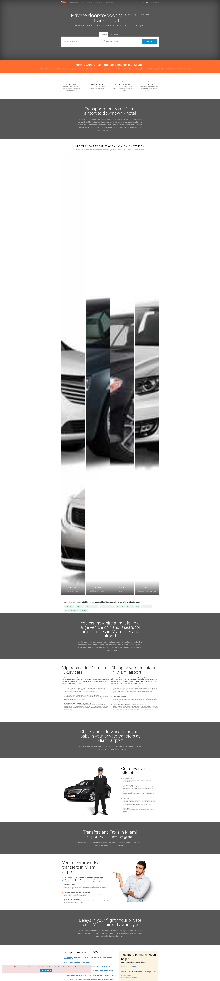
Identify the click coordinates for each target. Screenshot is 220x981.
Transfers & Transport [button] (74, 2)
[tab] (89, 958)
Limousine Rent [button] (98, 2)
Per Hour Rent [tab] (114, 34)
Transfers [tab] (104, 34)
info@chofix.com (130, 966)
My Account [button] (156, 2)
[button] (143, 2)
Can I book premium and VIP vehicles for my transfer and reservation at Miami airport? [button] (88, 957)
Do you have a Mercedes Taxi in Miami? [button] (77, 962)
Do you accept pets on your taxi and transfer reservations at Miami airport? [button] (89, 979)
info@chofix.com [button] (109, 2)
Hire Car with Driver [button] (87, 2)
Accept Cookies (46, 970)
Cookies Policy (62, 967)
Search (149, 41)
